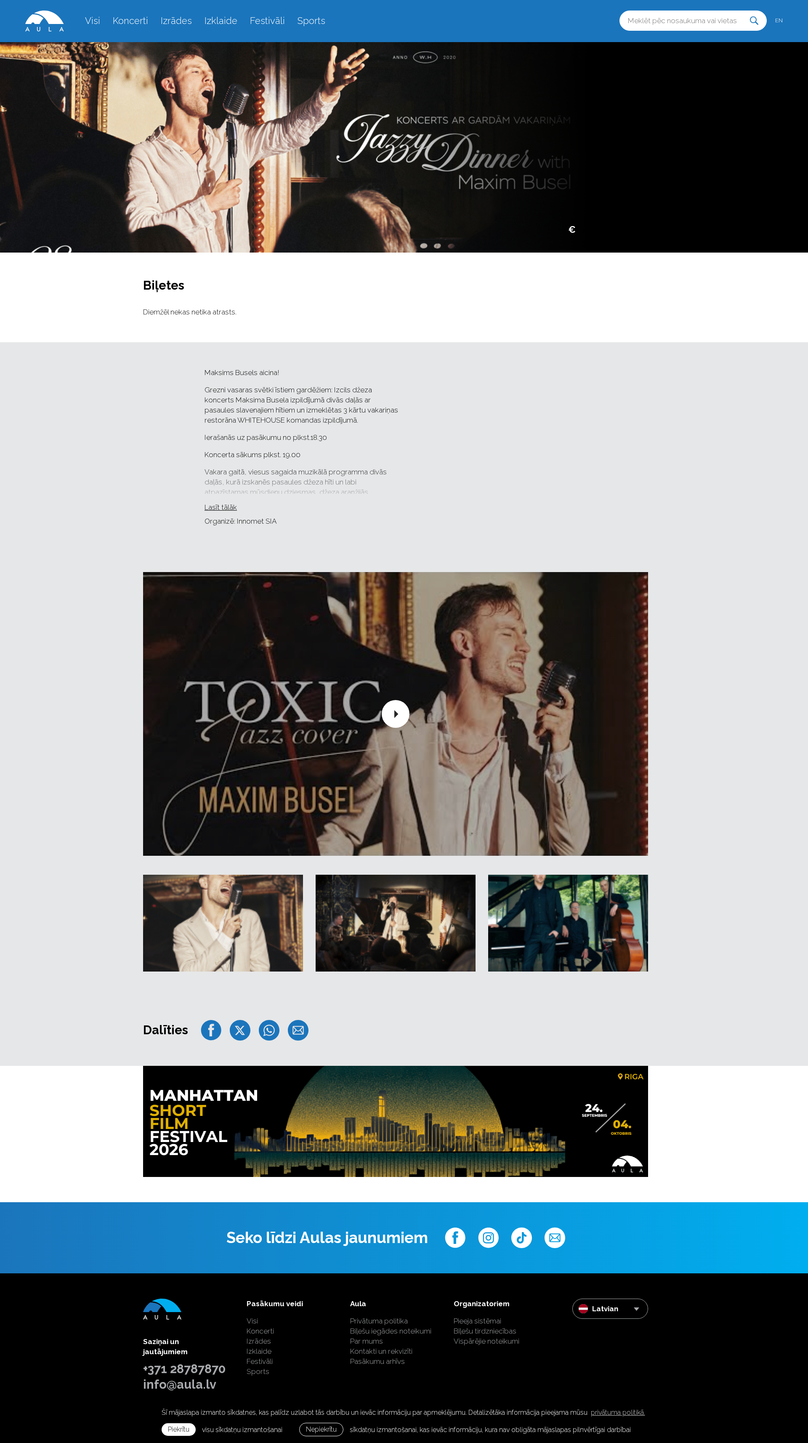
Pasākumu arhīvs (377, 1361)
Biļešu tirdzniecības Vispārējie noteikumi (486, 1336)
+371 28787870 (184, 1369)
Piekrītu (178, 1429)
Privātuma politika (379, 1321)
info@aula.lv (179, 1384)
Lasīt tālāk (221, 507)
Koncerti (130, 20)
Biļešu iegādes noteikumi (390, 1331)
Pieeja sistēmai (477, 1321)
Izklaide (221, 20)
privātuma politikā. (618, 1412)
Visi (92, 20)
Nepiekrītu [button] (321, 1429)
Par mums (366, 1341)
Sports (311, 20)
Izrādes (176, 20)
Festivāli (267, 20)
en (779, 20)
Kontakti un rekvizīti (381, 1351)
